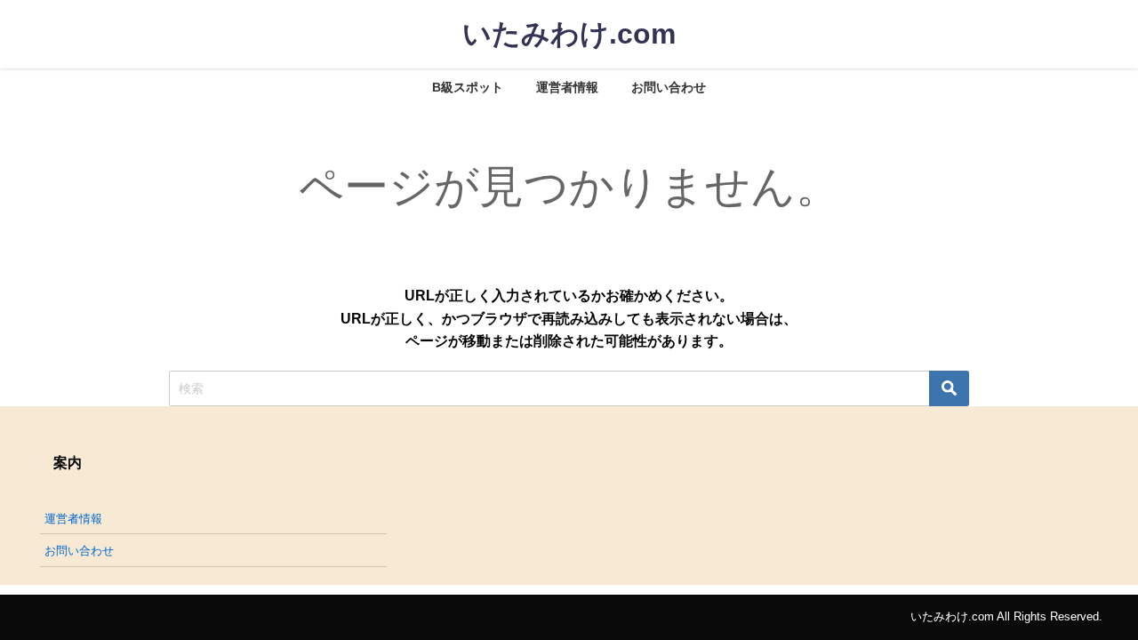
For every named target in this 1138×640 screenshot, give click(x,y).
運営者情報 (567, 87)
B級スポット (467, 87)
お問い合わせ (668, 87)
